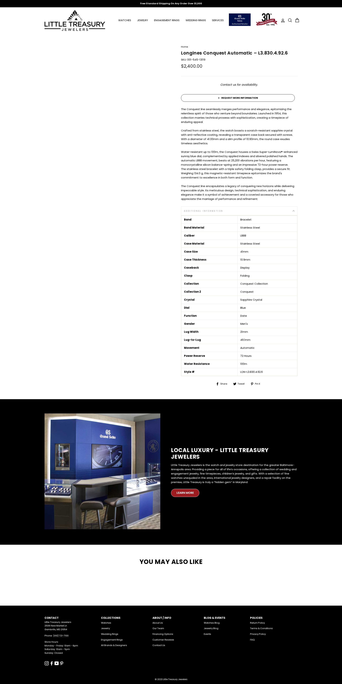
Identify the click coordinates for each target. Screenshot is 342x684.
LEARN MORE (185, 493)
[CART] (296, 20)
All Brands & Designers (114, 645)
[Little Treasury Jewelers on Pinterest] (61, 663)
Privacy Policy (258, 634)
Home (184, 46)
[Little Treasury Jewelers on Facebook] (52, 663)
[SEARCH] (288, 20)
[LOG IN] (281, 20)
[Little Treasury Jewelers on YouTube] (57, 663)
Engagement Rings (167, 20)
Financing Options (162, 634)
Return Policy (257, 622)
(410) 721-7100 (61, 635)
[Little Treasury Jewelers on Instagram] (47, 663)
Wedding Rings (196, 20)
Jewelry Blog (211, 628)
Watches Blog (212, 622)
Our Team (158, 628)
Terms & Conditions (261, 628)
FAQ (252, 639)
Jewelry (142, 20)
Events (207, 634)
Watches (124, 20)
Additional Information (203, 210)
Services (218, 20)
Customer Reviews (163, 639)
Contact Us (158, 645)
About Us (157, 622)
